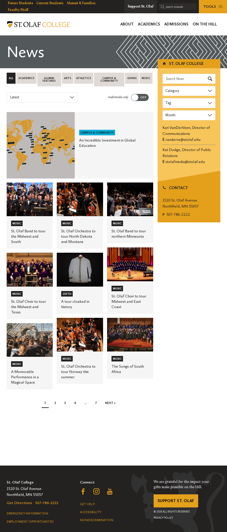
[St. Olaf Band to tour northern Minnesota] (130, 213)
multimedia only (118, 97)
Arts (67, 78)
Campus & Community (109, 79)
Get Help (87, 504)
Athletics (83, 78)
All (11, 78)
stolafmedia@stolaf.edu (185, 161)
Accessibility (90, 512)
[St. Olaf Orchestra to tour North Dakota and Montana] (80, 216)
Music (146, 78)
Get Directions (19, 502)
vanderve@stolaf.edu (183, 139)
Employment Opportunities (30, 522)
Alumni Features (49, 79)
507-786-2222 (178, 214)
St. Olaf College (186, 63)
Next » (110, 403)
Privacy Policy (163, 517)
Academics (26, 78)
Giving (132, 78)
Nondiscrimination (96, 520)
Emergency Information (27, 513)
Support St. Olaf (176, 500)
